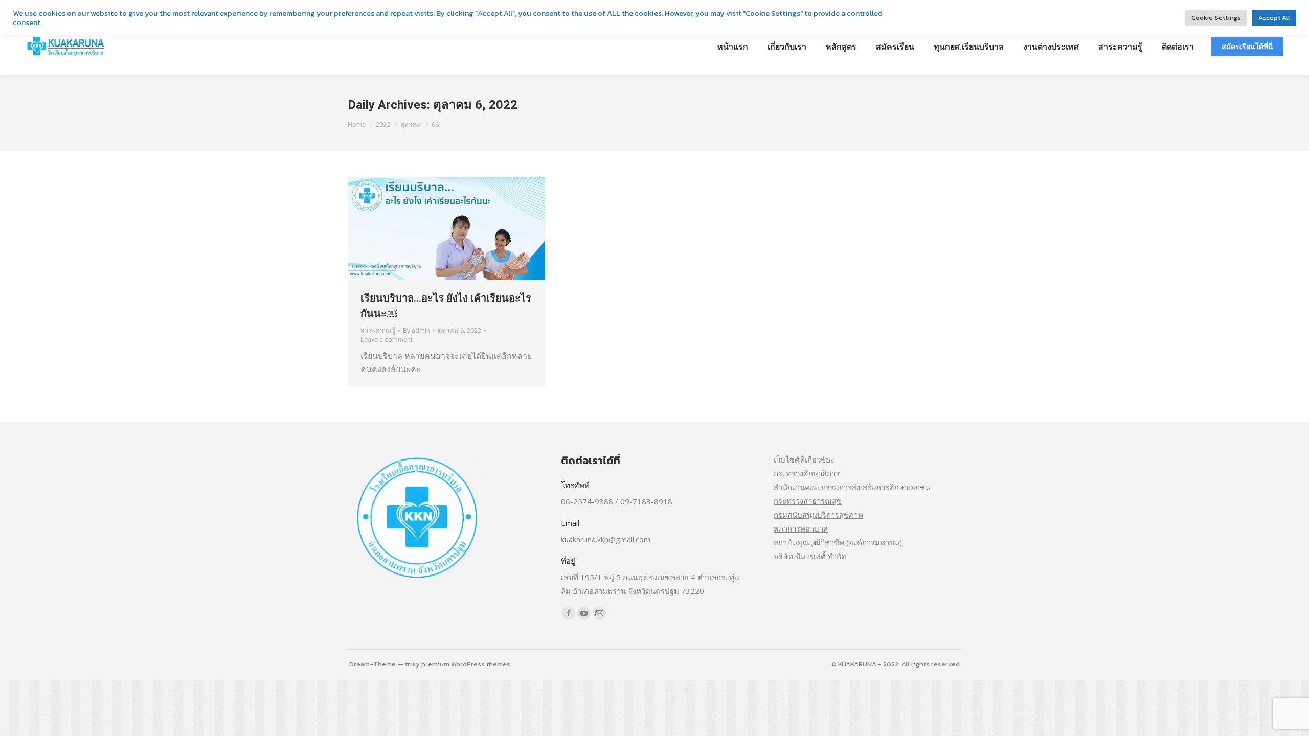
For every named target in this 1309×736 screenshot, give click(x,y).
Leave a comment (386, 339)
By (416, 330)
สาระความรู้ (377, 330)
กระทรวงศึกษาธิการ (807, 473)
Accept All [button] (1274, 17)
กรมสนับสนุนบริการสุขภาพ (818, 515)
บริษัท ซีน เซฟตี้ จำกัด (810, 556)
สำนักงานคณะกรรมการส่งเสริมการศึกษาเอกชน (852, 487)
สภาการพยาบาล (801, 528)
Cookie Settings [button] (1216, 17)
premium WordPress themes (465, 664)
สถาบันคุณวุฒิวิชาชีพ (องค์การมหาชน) (838, 542)
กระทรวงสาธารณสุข (808, 501)
